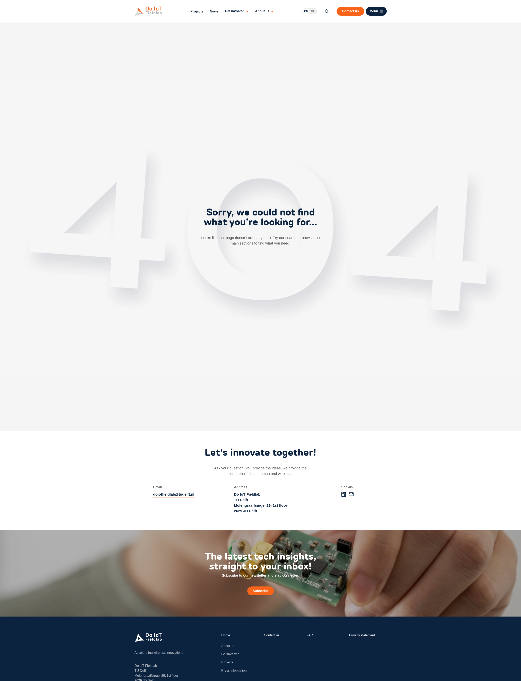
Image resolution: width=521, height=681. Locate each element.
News (214, 11)
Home (225, 635)
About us (262, 11)
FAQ (309, 635)
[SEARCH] (327, 11)
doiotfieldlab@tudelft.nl (173, 494)
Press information (234, 670)
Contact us (271, 635)
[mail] (351, 494)
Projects (196, 11)
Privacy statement (362, 635)
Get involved (234, 11)
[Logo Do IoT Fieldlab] (148, 11)
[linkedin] (343, 494)
